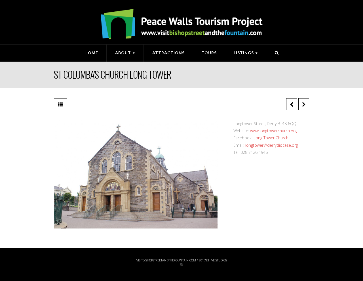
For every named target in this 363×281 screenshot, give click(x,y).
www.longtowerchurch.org (273, 130)
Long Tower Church (271, 137)
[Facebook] (181, 264)
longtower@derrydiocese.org (271, 145)
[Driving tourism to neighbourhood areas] (181, 24)
